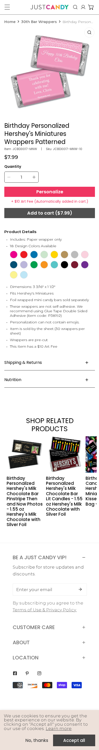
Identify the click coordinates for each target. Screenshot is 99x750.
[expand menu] (7, 7)
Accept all (74, 740)
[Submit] (80, 589)
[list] (50, 72)
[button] (91, 7)
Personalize (49, 192)
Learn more (59, 728)
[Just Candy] (49, 7)
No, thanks (36, 740)
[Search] (75, 7)
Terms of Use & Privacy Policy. (45, 609)
